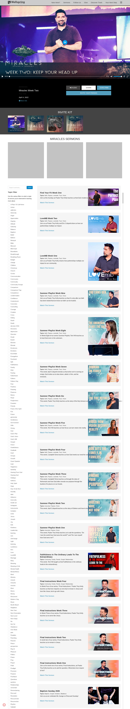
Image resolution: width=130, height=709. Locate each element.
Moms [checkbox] (13, 591)
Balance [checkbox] (13, 229)
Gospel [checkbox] (13, 442)
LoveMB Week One (48, 256)
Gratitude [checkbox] (13, 450)
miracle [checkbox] (13, 580)
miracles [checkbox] (13, 583)
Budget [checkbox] (13, 260)
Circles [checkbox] (13, 273)
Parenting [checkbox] (13, 638)
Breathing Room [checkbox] (16, 257)
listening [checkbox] (13, 544)
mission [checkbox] (13, 585)
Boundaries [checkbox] (14, 251)
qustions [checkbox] (13, 682)
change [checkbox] (13, 262)
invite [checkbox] (12, 514)
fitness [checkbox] (13, 395)
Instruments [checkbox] (14, 508)
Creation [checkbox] (13, 312)
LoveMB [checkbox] (13, 555)
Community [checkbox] (14, 282)
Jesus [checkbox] (12, 516)
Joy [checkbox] (12, 522)
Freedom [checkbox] (13, 403)
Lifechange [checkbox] (14, 538)
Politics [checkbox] (13, 654)
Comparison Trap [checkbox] (16, 290)
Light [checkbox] (12, 541)
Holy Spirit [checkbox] (14, 483)
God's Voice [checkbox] (14, 436)
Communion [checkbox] (14, 279)
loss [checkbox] (12, 549)
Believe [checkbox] (13, 237)
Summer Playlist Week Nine (52, 293)
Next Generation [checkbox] (16, 613)
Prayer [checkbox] (13, 663)
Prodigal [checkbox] (13, 668)
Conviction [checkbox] (14, 304)
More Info (23, 101)
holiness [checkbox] (13, 480)
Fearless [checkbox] (13, 387)
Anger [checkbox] (12, 215)
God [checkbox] (12, 431)
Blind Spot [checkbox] (14, 249)
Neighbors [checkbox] (14, 607)
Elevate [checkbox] (13, 345)
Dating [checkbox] (13, 318)
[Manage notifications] (4, 704)
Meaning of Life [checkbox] (15, 566)
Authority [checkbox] (13, 226)
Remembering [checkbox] (15, 690)
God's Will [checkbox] (14, 439)
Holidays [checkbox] (13, 478)
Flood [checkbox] (12, 398)
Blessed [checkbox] (13, 246)
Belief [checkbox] (12, 235)
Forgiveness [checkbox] (14, 400)
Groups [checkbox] (13, 456)
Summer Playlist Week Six (52, 396)
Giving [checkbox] (13, 428)
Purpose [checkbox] (13, 674)
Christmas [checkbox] (14, 268)
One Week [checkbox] (14, 629)
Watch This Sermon (47, 202)
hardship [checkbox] (13, 469)
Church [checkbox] (13, 271)
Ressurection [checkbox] (15, 698)
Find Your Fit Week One (51, 193)
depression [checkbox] (14, 331)
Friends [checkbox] (13, 406)
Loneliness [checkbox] (14, 547)
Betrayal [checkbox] (13, 240)
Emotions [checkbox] (13, 351)
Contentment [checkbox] (15, 301)
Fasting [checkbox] (13, 373)
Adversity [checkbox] (13, 213)
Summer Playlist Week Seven (53, 367)
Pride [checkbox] (12, 665)
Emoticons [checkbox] (14, 348)
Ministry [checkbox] (13, 577)
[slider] (57, 76)
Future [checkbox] (13, 414)
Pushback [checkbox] (14, 676)
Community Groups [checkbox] (17, 284)
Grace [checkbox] (12, 445)
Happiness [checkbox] (14, 467)
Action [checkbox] (12, 207)
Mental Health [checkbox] (15, 569)
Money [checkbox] (13, 594)
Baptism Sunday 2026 (50, 691)
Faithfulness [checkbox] (14, 364)
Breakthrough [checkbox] (15, 254)
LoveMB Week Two (48, 218)
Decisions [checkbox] (14, 329)
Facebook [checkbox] (14, 359)
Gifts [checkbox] (12, 425)
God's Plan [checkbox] (14, 433)
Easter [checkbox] (13, 340)
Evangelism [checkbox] (14, 356)
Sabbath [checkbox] (13, 707)
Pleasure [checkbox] (13, 652)
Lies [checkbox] (12, 536)
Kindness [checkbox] (13, 527)
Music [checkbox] (12, 602)
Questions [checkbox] (14, 679)
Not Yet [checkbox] (13, 624)
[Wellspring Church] (16, 3)
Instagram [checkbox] (14, 505)
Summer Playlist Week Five (52, 423)
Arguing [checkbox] (13, 221)
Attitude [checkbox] (13, 224)
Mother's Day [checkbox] (15, 599)
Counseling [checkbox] (14, 306)
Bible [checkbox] (12, 243)
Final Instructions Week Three (53, 611)
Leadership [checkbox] (14, 530)
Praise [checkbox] (13, 657)
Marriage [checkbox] (13, 558)
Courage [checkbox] (13, 309)
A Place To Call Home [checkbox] (17, 204)
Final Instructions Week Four (53, 581)
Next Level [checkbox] (14, 616)
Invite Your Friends (88, 93)
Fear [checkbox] (12, 384)
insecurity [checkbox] (14, 500)
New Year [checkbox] (14, 610)
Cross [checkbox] (12, 315)
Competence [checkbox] (15, 293)
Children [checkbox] (13, 265)
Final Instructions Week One (53, 663)
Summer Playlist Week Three (53, 474)
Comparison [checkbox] (14, 287)
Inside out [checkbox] (14, 502)
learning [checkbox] (13, 533)
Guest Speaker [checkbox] (15, 461)
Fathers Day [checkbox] (14, 381)
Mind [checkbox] (12, 574)
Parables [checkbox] (13, 635)
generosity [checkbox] (14, 417)
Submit (30, 187)
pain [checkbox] (12, 632)
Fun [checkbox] (12, 411)
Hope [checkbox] (12, 486)
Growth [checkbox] (13, 458)
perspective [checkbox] (14, 646)
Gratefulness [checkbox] (15, 447)
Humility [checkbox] (13, 491)
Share (88, 88)
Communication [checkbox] (15, 276)
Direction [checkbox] (13, 334)
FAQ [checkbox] (12, 370)
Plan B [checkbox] (13, 649)
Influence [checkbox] (13, 497)
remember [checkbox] (14, 687)
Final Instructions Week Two (53, 637)
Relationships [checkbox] (15, 685)
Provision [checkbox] (13, 671)
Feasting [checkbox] (13, 389)
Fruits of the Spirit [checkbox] (16, 409)
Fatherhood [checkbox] (14, 375)
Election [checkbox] (13, 342)
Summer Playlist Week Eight (53, 330)
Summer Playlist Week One (52, 528)
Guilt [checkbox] (12, 464)
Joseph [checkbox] (13, 519)
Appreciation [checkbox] (14, 218)
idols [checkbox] (12, 494)
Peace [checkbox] (13, 643)
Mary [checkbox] (12, 560)
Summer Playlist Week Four (52, 450)
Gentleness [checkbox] (14, 420)
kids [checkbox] (12, 525)
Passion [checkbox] (13, 641)
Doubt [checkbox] (12, 337)
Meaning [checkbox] (13, 563)
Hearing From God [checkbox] (16, 472)
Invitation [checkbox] (13, 511)
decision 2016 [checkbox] (15, 326)
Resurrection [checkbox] (15, 701)
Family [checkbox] (13, 367)
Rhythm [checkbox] (13, 704)
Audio (74, 88)
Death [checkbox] (12, 323)
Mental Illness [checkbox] (15, 571)
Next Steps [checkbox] (14, 618)
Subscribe (104, 88)
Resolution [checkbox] (14, 696)
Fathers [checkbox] (13, 378)
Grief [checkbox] (12, 453)
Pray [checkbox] (12, 660)
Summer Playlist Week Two (52, 503)
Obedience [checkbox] (14, 627)
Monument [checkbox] (14, 596)
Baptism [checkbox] (13, 232)
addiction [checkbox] (13, 210)
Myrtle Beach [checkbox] (15, 605)
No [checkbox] (11, 621)
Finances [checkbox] (13, 392)
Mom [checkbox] (12, 588)
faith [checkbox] (12, 362)
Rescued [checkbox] (13, 693)
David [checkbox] (12, 320)
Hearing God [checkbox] (14, 475)
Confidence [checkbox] (14, 298)
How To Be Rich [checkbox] (16, 489)
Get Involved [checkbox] (14, 422)
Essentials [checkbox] (14, 353)
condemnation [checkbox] (15, 295)
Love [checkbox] (12, 552)
